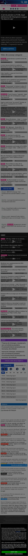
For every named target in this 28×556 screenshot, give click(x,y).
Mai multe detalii (18, 531)
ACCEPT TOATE (14, 551)
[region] (14, 540)
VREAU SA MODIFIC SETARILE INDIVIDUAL (14, 553)
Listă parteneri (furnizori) (5, 549)
